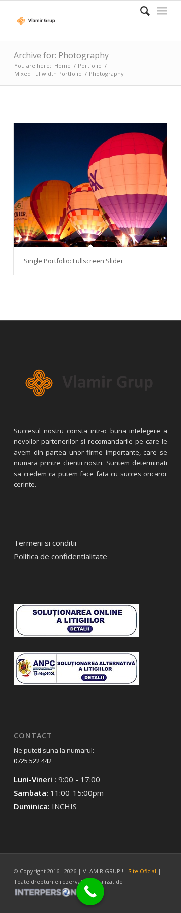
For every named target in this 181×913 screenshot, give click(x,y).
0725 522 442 (33, 760)
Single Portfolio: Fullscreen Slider (73, 260)
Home (62, 65)
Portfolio (90, 65)
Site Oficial (142, 871)
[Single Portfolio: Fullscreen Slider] (90, 185)
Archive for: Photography (61, 55)
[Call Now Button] (90, 891)
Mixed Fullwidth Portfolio (48, 73)
